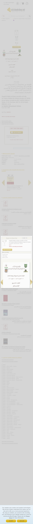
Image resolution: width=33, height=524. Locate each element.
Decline (22, 521)
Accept (11, 521)
